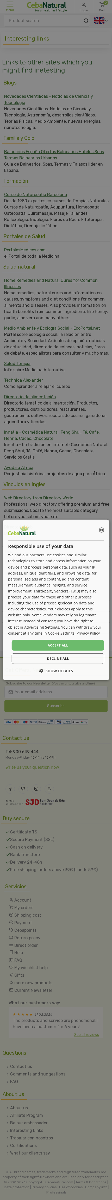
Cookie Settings (61, 632)
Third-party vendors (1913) (57, 591)
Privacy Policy (88, 632)
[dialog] (56, 600)
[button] (56, 671)
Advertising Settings (41, 626)
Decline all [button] (58, 658)
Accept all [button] (58, 645)
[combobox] (101, 530)
